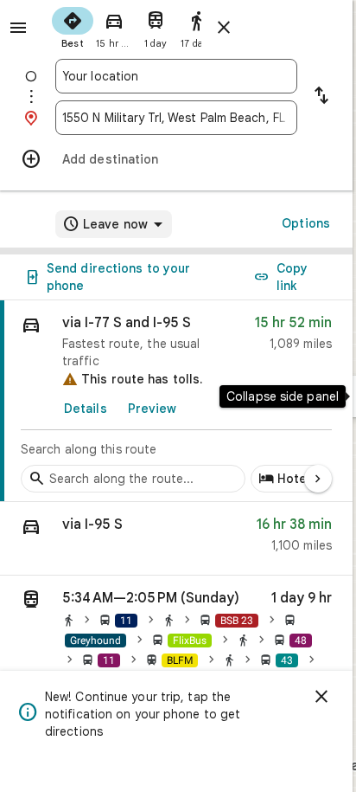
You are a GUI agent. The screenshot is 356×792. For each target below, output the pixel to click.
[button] (176, 539)
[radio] (72, 25)
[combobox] (176, 76)
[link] (176, 401)
